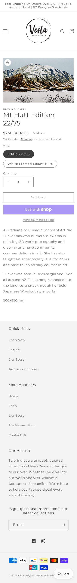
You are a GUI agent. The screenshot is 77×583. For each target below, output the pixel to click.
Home (13, 396)
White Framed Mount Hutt (30, 164)
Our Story (16, 359)
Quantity (9, 173)
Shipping (26, 139)
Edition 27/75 (19, 154)
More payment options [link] (38, 219)
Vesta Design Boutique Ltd (32, 575)
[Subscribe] (63, 525)
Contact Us (18, 435)
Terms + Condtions (24, 369)
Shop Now (17, 340)
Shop (13, 406)
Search (14, 350)
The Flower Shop (22, 425)
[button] (5, 31)
